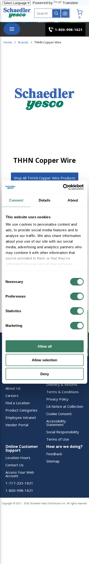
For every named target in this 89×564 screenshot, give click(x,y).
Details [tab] (44, 200)
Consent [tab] (16, 200)
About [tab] (73, 200)
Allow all (44, 346)
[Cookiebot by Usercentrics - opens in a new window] (63, 187)
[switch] (77, 296)
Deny (44, 374)
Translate (70, 2)
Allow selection (44, 360)
